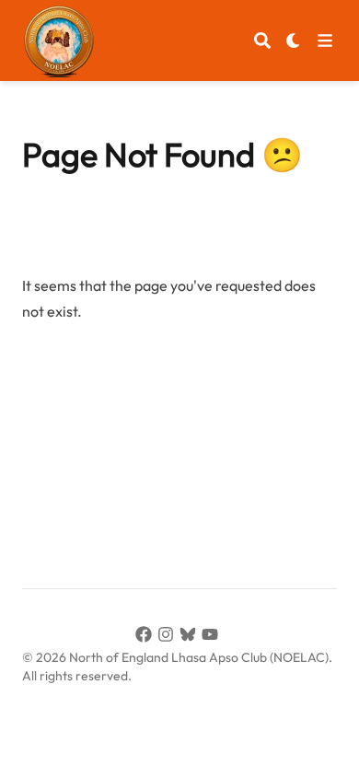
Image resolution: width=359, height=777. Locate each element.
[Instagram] (168, 637)
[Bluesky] (191, 637)
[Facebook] (146, 637)
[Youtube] (213, 637)
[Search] (262, 40)
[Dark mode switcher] (293, 40)
